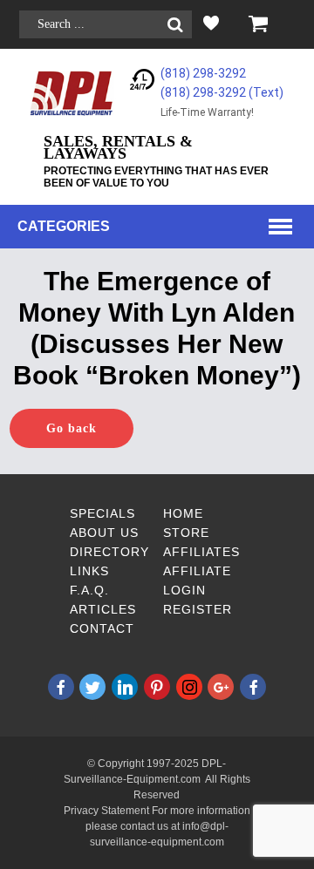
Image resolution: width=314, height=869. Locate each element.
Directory (109, 552)
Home (183, 513)
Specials (102, 513)
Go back (71, 428)
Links (89, 571)
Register (197, 609)
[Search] (175, 25)
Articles (103, 609)
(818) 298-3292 (203, 73)
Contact (102, 628)
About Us (104, 533)
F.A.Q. (89, 590)
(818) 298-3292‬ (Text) (221, 92)
